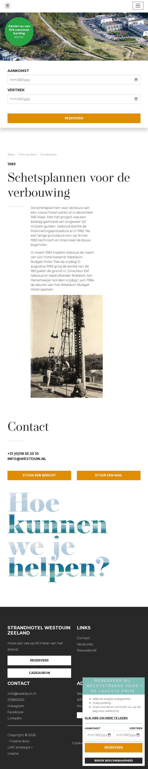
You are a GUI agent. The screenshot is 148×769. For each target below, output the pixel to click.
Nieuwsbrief (86, 650)
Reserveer (39, 660)
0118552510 (16, 700)
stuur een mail (108, 475)
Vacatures (85, 644)
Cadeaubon (39, 673)
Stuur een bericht (39, 475)
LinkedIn (15, 718)
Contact (83, 638)
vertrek (16, 90)
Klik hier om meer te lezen (106, 718)
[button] (113, 686)
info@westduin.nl (27, 459)
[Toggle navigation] (138, 5)
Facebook (16, 712)
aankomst (18, 71)
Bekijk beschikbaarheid (113, 760)
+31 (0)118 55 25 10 (23, 454)
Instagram (16, 706)
